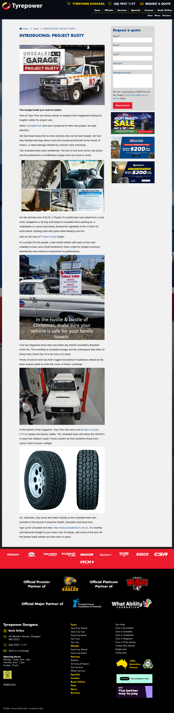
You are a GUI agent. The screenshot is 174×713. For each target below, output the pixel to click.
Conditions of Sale (36, 708)
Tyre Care (75, 638)
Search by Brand (78, 635)
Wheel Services (78, 670)
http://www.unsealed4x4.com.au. (71, 527)
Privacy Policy (130, 95)
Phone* (116, 45)
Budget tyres (121, 649)
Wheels (109, 10)
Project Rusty (49, 236)
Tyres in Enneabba (123, 631)
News (157, 15)
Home (25, 28)
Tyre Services (77, 667)
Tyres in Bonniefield (124, 628)
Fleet (150, 15)
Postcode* (117, 63)
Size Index (120, 624)
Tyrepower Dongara (88, 3)
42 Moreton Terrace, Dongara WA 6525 (24, 638)
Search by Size (78, 631)
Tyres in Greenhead (124, 635)
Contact (149, 10)
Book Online (165, 10)
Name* (116, 36)
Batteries (74, 660)
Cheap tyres (120, 652)
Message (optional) (122, 72)
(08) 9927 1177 (124, 3)
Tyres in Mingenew (124, 638)
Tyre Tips (75, 642)
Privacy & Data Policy (19, 708)
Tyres (97, 10)
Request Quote (123, 105)
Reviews (166, 15)
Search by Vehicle (79, 628)
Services (122, 10)
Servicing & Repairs (80, 663)
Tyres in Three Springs (125, 642)
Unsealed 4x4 (34, 125)
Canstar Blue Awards (125, 645)
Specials (135, 10)
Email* (116, 54)
